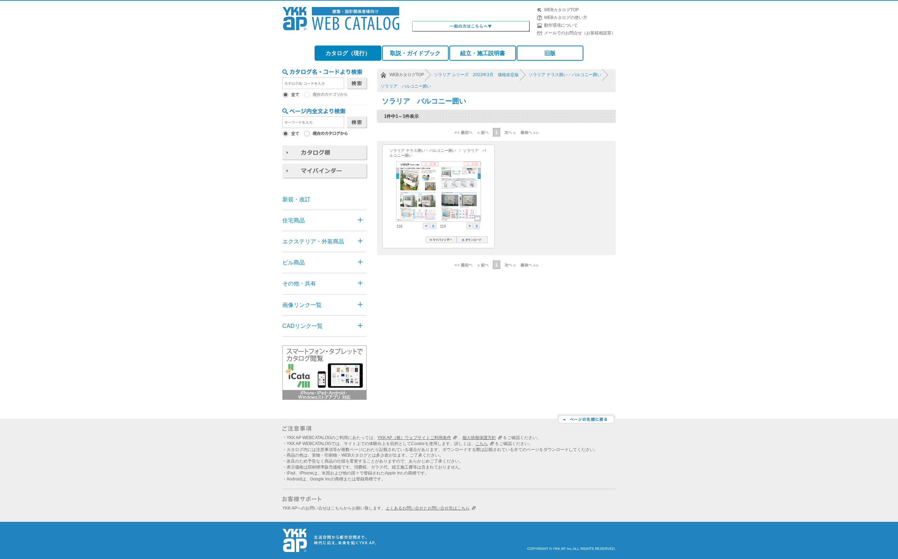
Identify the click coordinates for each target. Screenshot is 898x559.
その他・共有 (299, 284)
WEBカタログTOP (561, 9)
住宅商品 (293, 220)
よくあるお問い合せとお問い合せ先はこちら (428, 508)
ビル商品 (293, 262)
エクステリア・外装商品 (313, 241)
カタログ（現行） (348, 53)
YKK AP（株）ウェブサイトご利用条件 (414, 437)
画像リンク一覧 (302, 305)
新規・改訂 (296, 199)
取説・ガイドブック (415, 53)
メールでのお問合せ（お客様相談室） (580, 33)
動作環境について (561, 25)
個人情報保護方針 (479, 437)
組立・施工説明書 (482, 53)
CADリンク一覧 (302, 326)
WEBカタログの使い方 (565, 17)
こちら (481, 443)
